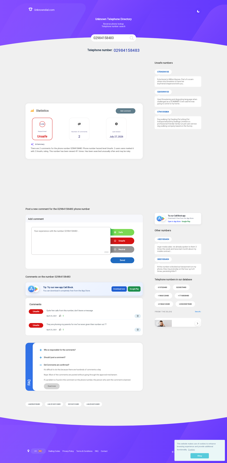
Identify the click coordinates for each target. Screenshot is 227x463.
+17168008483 (183, 296)
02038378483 (181, 287)
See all (197, 312)
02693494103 (163, 92)
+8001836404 (163, 239)
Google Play (134, 289)
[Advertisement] (84, 81)
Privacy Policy (68, 451)
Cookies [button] (191, 450)
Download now (119, 289)
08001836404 (163, 259)
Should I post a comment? (54, 357)
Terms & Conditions (84, 451)
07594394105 (163, 72)
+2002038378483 (185, 304)
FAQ (96, 451)
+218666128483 (164, 304)
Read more (52, 386)
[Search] (132, 38)
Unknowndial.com (44, 9)
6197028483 (162, 287)
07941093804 (163, 112)
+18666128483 (163, 296)
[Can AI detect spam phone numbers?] (163, 322)
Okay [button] (199, 456)
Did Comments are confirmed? (56, 365)
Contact (104, 451)
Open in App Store (174, 221)
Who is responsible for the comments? (60, 350)
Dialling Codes (54, 451)
